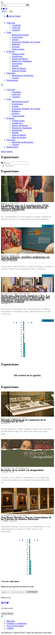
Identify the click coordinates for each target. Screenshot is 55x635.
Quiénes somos (18, 54)
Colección (10, 23)
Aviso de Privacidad (14, 626)
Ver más (47, 226)
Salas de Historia (19, 68)
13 (24, 351)
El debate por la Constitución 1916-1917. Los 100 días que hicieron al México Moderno (25, 207)
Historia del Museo (20, 59)
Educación (10, 73)
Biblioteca (16, 44)
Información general (20, 35)
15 (24, 356)
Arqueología (17, 63)
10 (24, 344)
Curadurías (16, 25)
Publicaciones (12, 80)
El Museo (10, 51)
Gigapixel (16, 30)
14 (24, 354)
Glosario (15, 78)
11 (24, 346)
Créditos (9, 628)
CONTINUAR (32, 592)
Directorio (10, 621)
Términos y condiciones (16, 623)
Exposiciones (17, 37)
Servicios (15, 47)
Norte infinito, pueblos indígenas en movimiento (25, 258)
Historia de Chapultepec (22, 61)
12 (24, 349)
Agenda (15, 39)
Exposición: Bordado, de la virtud (26, 42)
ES (5, 11)
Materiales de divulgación (22, 75)
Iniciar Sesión (15, 16)
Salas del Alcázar (19, 71)
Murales (15, 66)
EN (11, 11)
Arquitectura (17, 56)
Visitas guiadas (18, 49)
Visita (8, 32)
